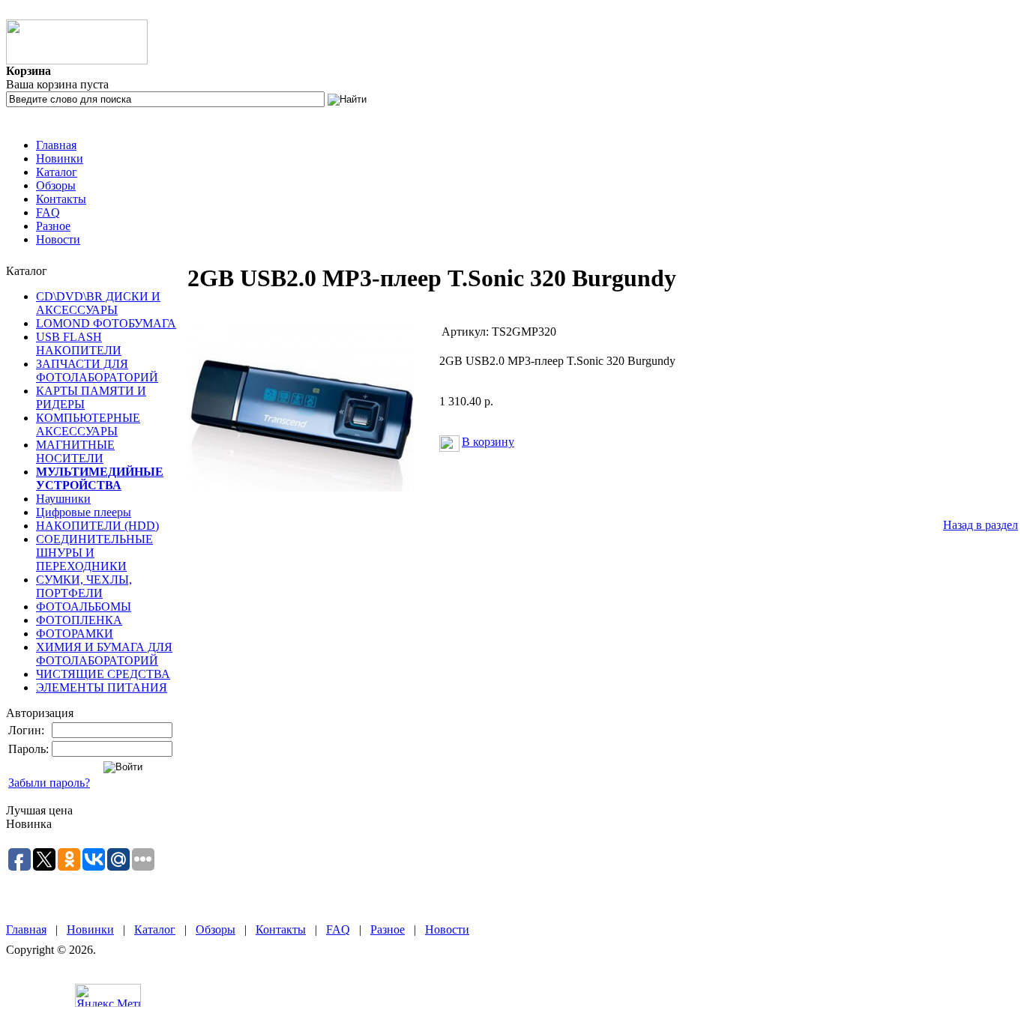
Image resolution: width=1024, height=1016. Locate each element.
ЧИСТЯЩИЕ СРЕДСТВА (103, 674)
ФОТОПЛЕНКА (79, 620)
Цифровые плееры (83, 512)
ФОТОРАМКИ (74, 633)
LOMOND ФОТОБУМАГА (106, 323)
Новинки (59, 158)
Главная (56, 145)
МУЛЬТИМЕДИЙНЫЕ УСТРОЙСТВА (99, 478)
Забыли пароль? (49, 782)
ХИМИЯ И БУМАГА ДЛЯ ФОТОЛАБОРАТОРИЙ (104, 654)
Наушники (63, 498)
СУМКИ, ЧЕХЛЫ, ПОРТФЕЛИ (84, 586)
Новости (58, 239)
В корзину (488, 441)
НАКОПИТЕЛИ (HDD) (97, 525)
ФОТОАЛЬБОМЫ (83, 606)
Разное (53, 226)
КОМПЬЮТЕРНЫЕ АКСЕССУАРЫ (88, 424)
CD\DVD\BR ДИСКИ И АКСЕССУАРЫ (98, 303)
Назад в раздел (980, 524)
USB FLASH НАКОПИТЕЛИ (78, 343)
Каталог (56, 172)
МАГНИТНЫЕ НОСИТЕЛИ (75, 451)
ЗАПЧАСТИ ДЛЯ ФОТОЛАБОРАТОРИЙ (97, 370)
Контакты (61, 199)
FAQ (48, 212)
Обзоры (56, 185)
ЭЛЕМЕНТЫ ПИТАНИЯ (101, 687)
